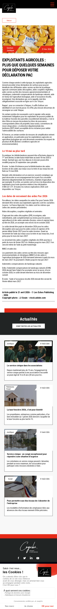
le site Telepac (38, 101)
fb (18, 558)
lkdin (31, 558)
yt (37, 558)
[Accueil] (8, 1)
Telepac (18, 189)
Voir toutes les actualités (28, 326)
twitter (24, 558)
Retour (9, 20)
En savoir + (28, 361)
